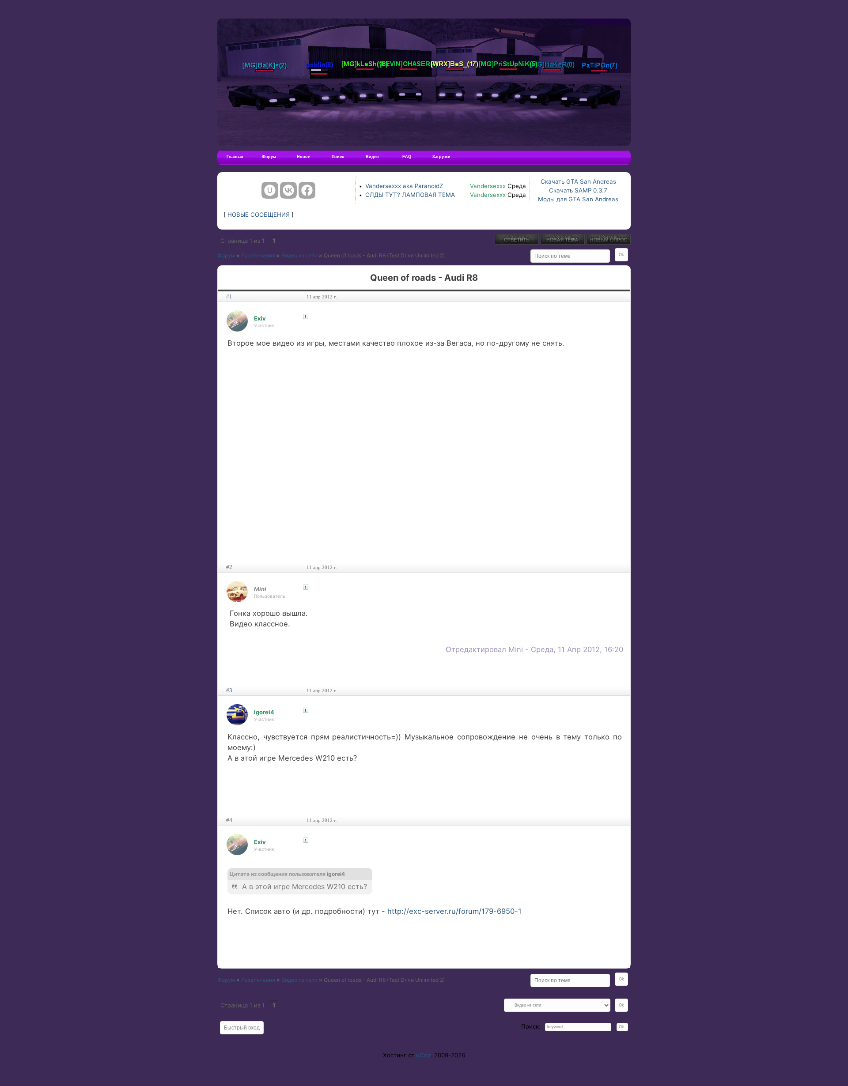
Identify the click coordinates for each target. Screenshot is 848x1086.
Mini (260, 588)
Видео (372, 157)
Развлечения (258, 255)
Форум (269, 157)
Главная (235, 157)
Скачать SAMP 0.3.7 (578, 190)
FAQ (406, 157)
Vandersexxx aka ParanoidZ (404, 185)
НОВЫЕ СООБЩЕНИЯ (258, 214)
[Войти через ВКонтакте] (288, 190)
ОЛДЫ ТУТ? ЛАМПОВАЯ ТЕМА (410, 194)
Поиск (338, 157)
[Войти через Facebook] (307, 190)
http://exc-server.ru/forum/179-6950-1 (454, 911)
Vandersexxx (488, 185)
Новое (303, 157)
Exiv (260, 318)
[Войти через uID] (269, 190)
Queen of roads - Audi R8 (355, 255)
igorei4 (264, 712)
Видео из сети (299, 255)
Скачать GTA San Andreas (578, 181)
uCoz (423, 1055)
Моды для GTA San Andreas (578, 199)
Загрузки (441, 157)
